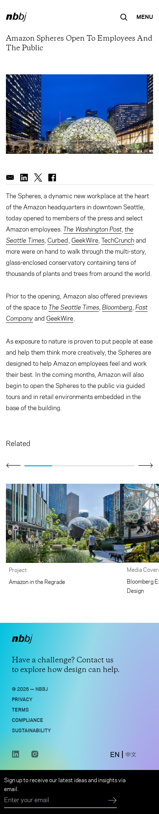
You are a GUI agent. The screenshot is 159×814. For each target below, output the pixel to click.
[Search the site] (124, 17)
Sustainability (31, 730)
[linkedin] (24, 177)
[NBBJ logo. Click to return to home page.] (16, 17)
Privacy (22, 699)
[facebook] (52, 177)
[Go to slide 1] (38, 465)
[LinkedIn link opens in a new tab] (15, 756)
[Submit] (112, 800)
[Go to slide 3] (93, 465)
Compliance (27, 719)
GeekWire (84, 240)
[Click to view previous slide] (13, 465)
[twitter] (38, 177)
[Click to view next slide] (145, 465)
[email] (10, 177)
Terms (20, 709)
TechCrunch (117, 240)
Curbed (57, 240)
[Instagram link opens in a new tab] (34, 756)
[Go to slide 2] (66, 465)
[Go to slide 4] (121, 465)
